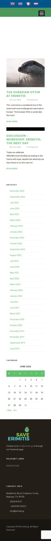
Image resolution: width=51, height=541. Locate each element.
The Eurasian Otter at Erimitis (23, 94)
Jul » (15, 410)
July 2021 (14, 302)
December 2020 (17, 319)
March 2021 (15, 313)
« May (9, 410)
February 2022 (16, 290)
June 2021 (14, 308)
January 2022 (16, 296)
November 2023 (17, 191)
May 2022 (14, 273)
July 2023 (14, 203)
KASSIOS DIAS (12, 466)
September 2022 (17, 249)
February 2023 (16, 226)
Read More (12, 121)
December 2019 (17, 331)
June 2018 (14, 348)
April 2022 (14, 278)
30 (25, 405)
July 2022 (14, 261)
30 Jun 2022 (15, 100)
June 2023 (14, 208)
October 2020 (16, 325)
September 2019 (17, 343)
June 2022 (14, 267)
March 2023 (15, 220)
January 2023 (16, 232)
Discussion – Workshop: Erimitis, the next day (23, 139)
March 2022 (15, 284)
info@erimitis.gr (26, 446)
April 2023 (14, 214)
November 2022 (17, 238)
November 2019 (17, 337)
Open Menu (42, 13)
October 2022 (16, 243)
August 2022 (15, 255)
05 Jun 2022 (15, 147)
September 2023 (17, 197)
